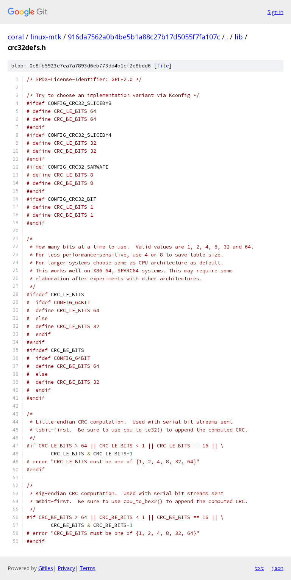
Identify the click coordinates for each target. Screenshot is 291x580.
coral (16, 36)
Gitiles (45, 568)
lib (239, 36)
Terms (87, 568)
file (163, 66)
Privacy (66, 568)
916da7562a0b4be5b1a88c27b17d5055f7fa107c (144, 36)
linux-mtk (45, 36)
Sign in (275, 12)
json (277, 567)
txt (259, 567)
